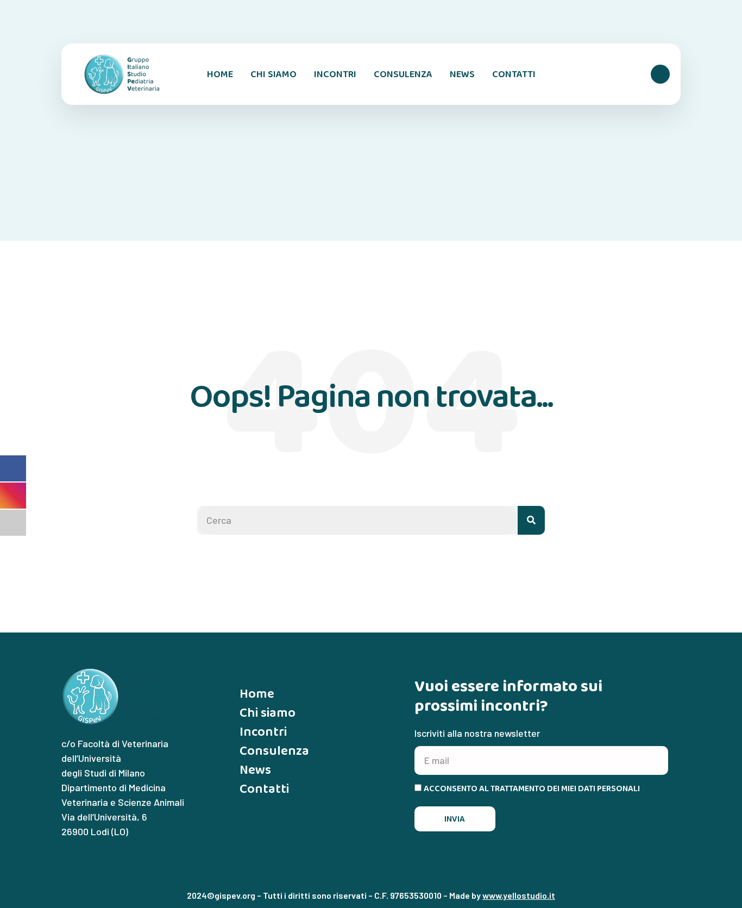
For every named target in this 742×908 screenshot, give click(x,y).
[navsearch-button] (660, 74)
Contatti (514, 74)
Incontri (335, 74)
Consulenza (403, 74)
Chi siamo (273, 74)
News (462, 74)
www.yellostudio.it (518, 895)
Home (220, 74)
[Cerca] (531, 520)
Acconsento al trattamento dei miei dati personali (532, 788)
